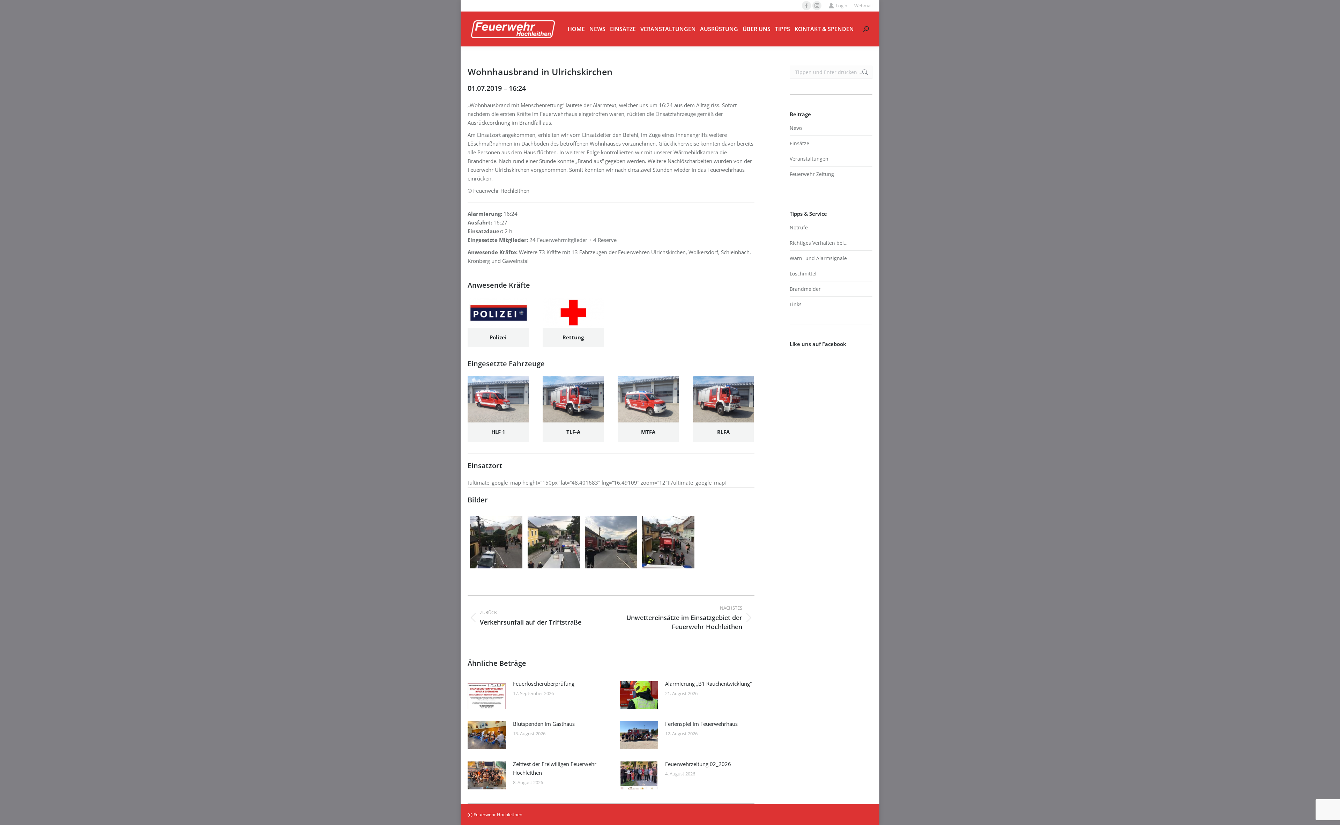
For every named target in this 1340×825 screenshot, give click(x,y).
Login (841, 5)
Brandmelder (805, 289)
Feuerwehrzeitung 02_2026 (698, 763)
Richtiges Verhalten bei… (819, 243)
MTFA (648, 431)
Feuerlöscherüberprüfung (543, 683)
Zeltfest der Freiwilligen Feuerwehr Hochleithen (554, 768)
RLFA (723, 431)
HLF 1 (498, 431)
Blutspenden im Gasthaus (544, 723)
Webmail (863, 5)
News (796, 128)
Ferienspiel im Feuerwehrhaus (701, 723)
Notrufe (799, 227)
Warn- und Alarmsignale (818, 258)
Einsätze (799, 143)
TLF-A (573, 431)
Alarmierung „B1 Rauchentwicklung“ (708, 683)
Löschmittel (803, 273)
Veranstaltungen (809, 158)
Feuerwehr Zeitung (812, 174)
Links (796, 304)
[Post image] (487, 695)
